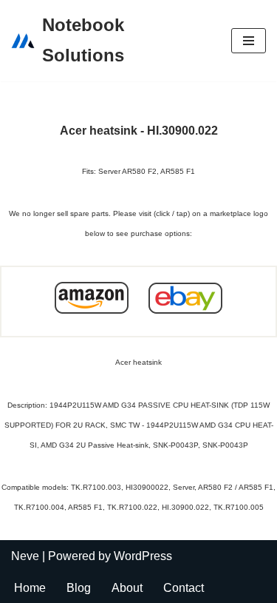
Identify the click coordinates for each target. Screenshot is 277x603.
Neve (25, 556)
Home (30, 588)
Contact (183, 588)
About (127, 588)
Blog (78, 588)
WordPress (143, 556)
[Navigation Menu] (248, 40)
